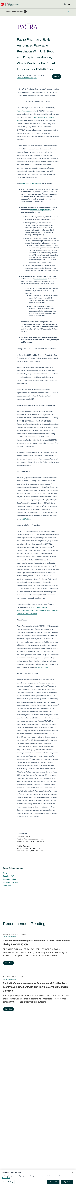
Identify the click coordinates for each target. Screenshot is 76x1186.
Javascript (7, 885)
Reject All (67, 1182)
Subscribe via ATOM (10, 882)
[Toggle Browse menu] (69, 11)
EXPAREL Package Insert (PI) (41, 210)
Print (5, 873)
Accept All (53, 1182)
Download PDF (8, 876)
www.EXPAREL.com (26, 519)
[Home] (10, 4)
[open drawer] (73, 4)
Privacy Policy (6, 1178)
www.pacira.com (42, 667)
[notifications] (69, 4)
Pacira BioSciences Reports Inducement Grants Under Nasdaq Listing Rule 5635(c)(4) (36, 942)
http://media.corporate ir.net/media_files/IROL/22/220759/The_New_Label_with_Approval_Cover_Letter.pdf (37, 610)
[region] (38, 1178)
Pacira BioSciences (9, 937)
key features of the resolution (31, 184)
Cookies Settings (8, 1182)
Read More (8, 963)
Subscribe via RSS (9, 879)
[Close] (73, 1172)
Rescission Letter (40, 279)
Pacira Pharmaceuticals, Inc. (27, 78)
